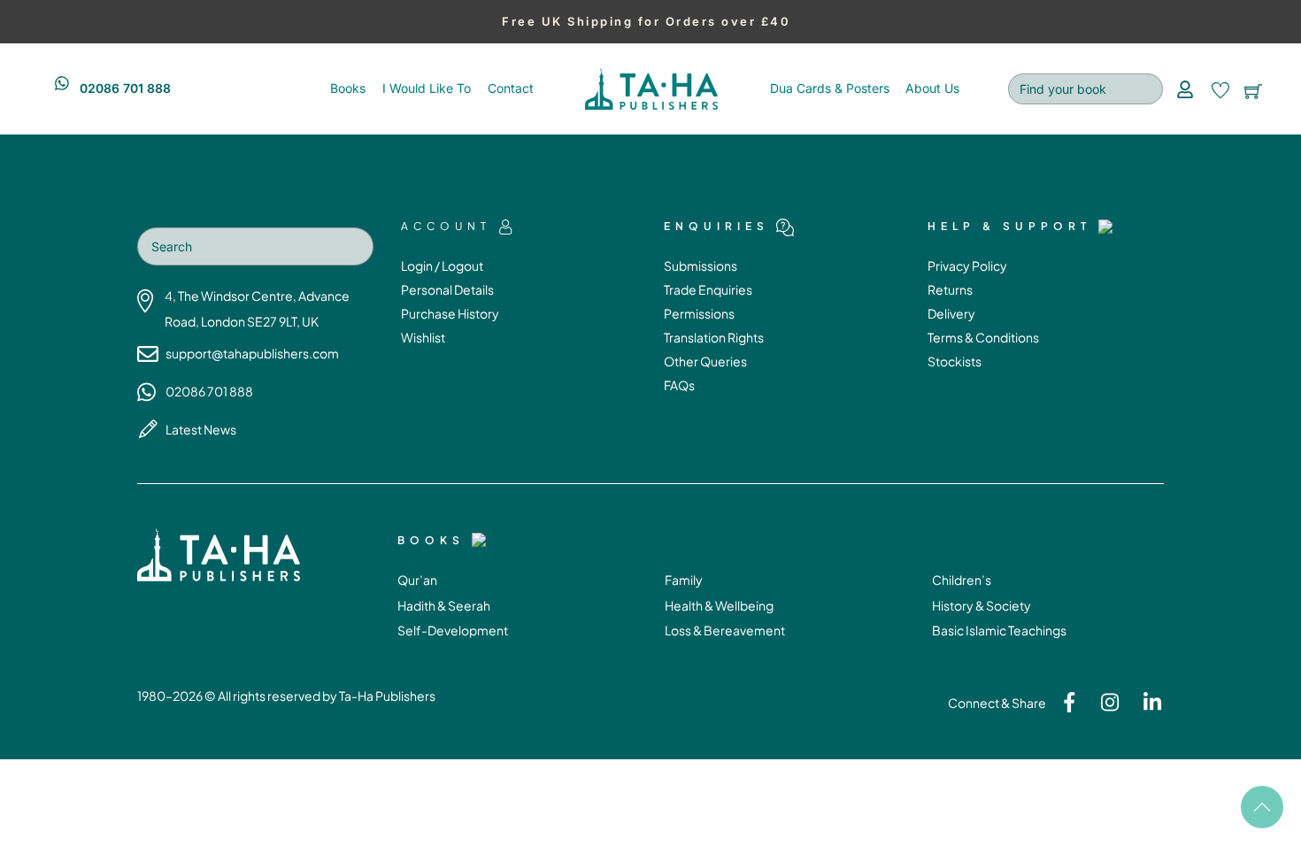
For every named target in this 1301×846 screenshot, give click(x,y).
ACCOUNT (446, 226)
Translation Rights (714, 337)
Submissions (700, 265)
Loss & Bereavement (725, 630)
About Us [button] (932, 88)
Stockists (955, 361)
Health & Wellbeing (719, 605)
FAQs (679, 385)
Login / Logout (442, 265)
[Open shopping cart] (1253, 88)
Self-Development (452, 630)
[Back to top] (1262, 807)
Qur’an (417, 580)
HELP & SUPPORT (1009, 226)
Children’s (961, 580)
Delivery (951, 313)
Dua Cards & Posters (829, 88)
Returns (950, 289)
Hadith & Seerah (443, 605)
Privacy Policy (967, 265)
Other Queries (705, 361)
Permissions (699, 313)
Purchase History (450, 313)
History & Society (981, 605)
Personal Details (447, 289)
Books (348, 88)
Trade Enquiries (708, 289)
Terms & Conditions (983, 337)
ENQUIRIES (716, 226)
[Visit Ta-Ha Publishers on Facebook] (1063, 707)
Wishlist (423, 337)
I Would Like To (426, 88)
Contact (511, 88)
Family (684, 580)
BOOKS (431, 540)
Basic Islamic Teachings (999, 630)
